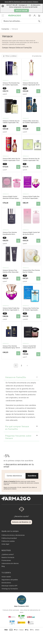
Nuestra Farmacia (8, 557)
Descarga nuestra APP (9, 586)
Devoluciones (6, 583)
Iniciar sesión (6, 577)
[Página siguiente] (27, 365)
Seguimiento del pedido (10, 580)
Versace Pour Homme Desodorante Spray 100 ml (11, 347)
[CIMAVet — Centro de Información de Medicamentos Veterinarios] (31, 617)
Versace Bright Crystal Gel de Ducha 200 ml (31, 233)
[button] (25, 15)
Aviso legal (5, 544)
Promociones (6, 560)
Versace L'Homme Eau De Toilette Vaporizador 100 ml (11, 122)
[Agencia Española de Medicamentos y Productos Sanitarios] (12, 617)
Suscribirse (32, 476)
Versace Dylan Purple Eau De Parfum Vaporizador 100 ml (31, 197)
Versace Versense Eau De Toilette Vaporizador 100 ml (31, 159)
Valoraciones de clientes (10, 563)
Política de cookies (8, 541)
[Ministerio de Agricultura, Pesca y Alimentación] (21, 622)
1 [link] (15, 366)
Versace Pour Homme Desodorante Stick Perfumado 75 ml (10, 233)
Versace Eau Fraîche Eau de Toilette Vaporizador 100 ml (31, 309)
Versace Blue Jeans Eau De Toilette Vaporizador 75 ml (31, 122)
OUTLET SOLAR (21, 10)
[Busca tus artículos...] (39, 21)
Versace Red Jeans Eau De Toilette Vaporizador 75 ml (11, 159)
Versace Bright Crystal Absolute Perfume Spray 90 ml (10, 197)
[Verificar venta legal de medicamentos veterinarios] (12, 622)
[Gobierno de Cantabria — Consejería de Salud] (31, 622)
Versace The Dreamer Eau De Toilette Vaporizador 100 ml (11, 84)
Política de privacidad (9, 538)
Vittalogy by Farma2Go (10, 589)
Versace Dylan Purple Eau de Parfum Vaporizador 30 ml (11, 309)
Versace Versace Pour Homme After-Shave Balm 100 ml (11, 271)
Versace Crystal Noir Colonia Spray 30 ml (29, 347)
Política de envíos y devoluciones (13, 535)
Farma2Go (5, 29)
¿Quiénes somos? (8, 554)
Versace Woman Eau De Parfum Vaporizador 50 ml (31, 84)
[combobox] (21, 21)
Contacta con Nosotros (20, 522)
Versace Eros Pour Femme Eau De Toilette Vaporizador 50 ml (31, 271)
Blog (3, 566)
